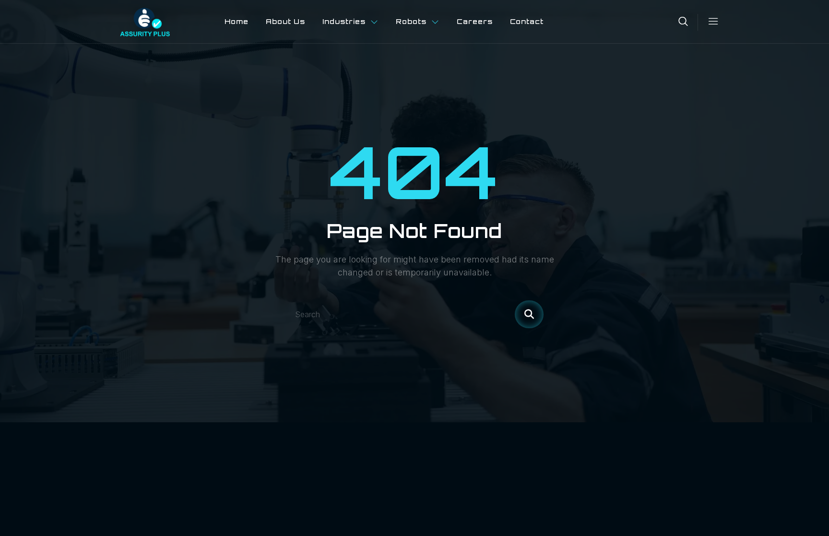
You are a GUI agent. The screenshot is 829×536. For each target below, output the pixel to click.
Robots (411, 21)
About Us (285, 21)
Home (237, 21)
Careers (475, 21)
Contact (527, 21)
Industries (344, 21)
